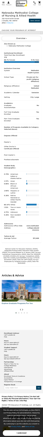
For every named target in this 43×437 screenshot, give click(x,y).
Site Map (23, 400)
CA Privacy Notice (21, 396)
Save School (35, 20)
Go (39, 388)
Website (10, 23)
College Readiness (10, 365)
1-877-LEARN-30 (9, 335)
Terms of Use (29, 426)
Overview (21, 38)
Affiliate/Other (9, 371)
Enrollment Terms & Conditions (14, 376)
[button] (16, 313)
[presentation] (20, 309)
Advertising (8, 369)
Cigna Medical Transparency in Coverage (13, 380)
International (8, 367)
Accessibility (8, 378)
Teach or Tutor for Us (11, 364)
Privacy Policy (16, 426)
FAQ (5, 337)
